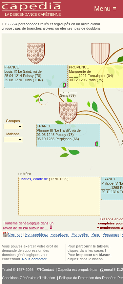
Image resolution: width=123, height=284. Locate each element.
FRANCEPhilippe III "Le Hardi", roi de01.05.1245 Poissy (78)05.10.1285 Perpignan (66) (59, 132)
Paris (96, 234)
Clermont (15, 234)
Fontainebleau (36, 234)
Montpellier (80, 234)
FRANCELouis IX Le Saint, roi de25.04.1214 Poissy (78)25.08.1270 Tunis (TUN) (23, 73)
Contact (47, 269)
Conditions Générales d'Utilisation (28, 278)
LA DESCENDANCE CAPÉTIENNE (33, 14)
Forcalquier (60, 234)
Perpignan (111, 234)
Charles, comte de (33, 179)
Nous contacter (34, 259)
